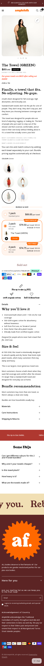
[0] (40, 10)
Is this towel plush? (10, 470)
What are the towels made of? (15, 482)
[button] (22, 214)
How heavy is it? (9, 476)
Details (5, 304)
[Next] (26, 58)
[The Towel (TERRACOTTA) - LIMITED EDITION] (9, 182)
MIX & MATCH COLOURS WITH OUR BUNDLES (24, 3)
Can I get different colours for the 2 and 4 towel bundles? (18, 456)
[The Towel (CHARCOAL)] (9, 168)
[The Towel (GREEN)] (9, 196)
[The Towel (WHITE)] (23, 182)
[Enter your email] (40, 598)
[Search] (37, 10)
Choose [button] (14, 238)
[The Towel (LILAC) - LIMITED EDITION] (23, 168)
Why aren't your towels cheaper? (17, 464)
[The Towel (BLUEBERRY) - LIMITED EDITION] (23, 196)
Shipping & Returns (11, 419)
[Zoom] (37, 20)
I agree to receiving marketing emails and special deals (22, 604)
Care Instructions (10, 412)
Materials (6, 406)
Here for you (9, 580)
